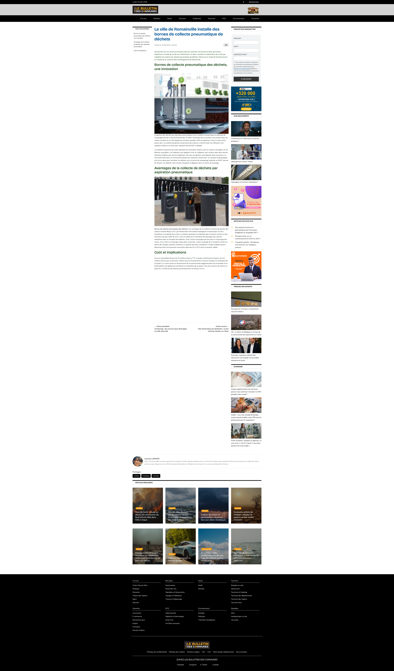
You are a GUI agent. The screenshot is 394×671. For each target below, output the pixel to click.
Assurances (137, 613)
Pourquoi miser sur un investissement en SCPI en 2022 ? (248, 237)
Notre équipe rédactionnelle (223, 652)
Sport (135, 599)
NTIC (224, 18)
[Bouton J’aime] (226, 44)
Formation (136, 627)
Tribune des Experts (140, 596)
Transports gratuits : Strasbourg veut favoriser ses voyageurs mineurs (247, 245)
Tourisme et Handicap (239, 592)
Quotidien (234, 608)
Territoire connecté (172, 623)
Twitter (136, 476)
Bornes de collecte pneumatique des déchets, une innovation (142, 36)
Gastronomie (170, 585)
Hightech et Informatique (174, 616)
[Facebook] (237, 2)
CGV (203, 652)
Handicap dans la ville (239, 616)
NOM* (236, 46)
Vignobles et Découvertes (175, 592)
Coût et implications (140, 51)
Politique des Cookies (177, 652)
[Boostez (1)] (246, 266)
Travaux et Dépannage (173, 599)
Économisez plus (139, 620)
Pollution (201, 616)
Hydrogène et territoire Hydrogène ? (244, 182)
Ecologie (201, 613)
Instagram (193, 665)
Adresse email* (240, 54)
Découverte (235, 589)
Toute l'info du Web (140, 585)
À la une (143, 18)
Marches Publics (139, 630)
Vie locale (234, 620)
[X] (243, 2)
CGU (209, 652)
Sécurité (136, 602)
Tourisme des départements (241, 596)
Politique (136, 589)
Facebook (146, 476)
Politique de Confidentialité (242, 69)
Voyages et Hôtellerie (173, 596)
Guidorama (197, 18)
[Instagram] (240, 2)
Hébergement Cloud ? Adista (242, 161)
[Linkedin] (246, 2)
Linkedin (215, 665)
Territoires (255, 18)
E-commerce (137, 616)
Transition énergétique (206, 620)
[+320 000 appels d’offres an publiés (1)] (246, 99)
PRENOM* (237, 38)
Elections (156, 18)
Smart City (169, 620)
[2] (246, 201)
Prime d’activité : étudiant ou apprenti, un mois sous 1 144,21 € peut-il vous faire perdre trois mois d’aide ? (246, 443)
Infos (233, 613)
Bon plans (169, 581)
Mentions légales (193, 652)
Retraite (201, 589)
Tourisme (182, 18)
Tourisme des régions (239, 599)
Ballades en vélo (237, 585)
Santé (169, 18)
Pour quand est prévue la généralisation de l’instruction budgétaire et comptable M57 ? (246, 230)
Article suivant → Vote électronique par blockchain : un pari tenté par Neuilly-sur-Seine (213, 328)
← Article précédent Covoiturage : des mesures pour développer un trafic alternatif (170, 328)
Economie (211, 18)
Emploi (135, 623)
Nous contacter (241, 652)
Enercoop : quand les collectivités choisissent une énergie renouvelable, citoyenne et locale (245, 358)
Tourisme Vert (236, 602)
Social (200, 581)
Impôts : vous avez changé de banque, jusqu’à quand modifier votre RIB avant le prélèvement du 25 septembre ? (246, 417)
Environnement (238, 18)
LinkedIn (156, 476)
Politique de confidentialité (157, 652)
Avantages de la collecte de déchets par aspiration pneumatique (142, 44)
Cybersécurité (170, 613)
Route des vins (170, 589)
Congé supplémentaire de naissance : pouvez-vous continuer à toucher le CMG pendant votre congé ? (246, 391)
